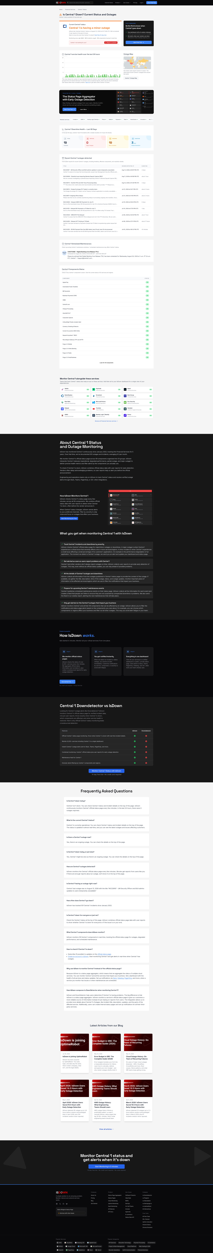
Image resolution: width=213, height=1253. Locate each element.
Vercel (99, 1250)
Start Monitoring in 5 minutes (106, 1167)
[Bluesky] (67, 1204)
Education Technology (125, 1242)
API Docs (110, 1211)
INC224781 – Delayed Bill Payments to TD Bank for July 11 (79, 208)
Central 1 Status (82, 9)
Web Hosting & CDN (144, 1246)
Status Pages (111, 1198)
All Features (111, 1209)
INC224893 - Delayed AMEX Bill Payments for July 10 (78, 202)
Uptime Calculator (147, 1222)
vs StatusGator (147, 1200)
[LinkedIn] (57, 1204)
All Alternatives (147, 1209)
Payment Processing (139, 1242)
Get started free (66, 682)
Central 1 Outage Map (131, 78)
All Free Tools (146, 1216)
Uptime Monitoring (113, 1203)
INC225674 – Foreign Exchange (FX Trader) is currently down (80, 189)
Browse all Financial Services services (105, 421)
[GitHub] (63, 1204)
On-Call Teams (129, 1206)
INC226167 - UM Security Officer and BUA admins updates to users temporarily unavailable (88, 170)
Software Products (130, 1195)
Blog (92, 1200)
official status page (104, 954)
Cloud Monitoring (112, 1200)
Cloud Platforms (131, 1246)
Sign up (87, 82)
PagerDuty (128, 978)
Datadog (121, 978)
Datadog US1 (80, 1242)
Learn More (83, 109)
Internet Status (109, 2)
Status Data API (129, 1217)
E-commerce (128, 1214)
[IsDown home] (61, 3)
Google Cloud (71, 1246)
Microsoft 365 (84, 1246)
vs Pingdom (146, 1198)
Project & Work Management (116, 1246)
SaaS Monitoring (112, 1206)
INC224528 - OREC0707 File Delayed (73, 215)
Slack (115, 978)
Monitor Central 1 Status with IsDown (106, 771)
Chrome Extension (147, 1227)
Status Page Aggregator (114, 1195)
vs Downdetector (147, 1195)
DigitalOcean (92, 1242)
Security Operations (114, 1250)
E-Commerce (151, 1242)
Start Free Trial (152, 2)
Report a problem (111, 42)
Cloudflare (69, 1242)
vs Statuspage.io (147, 1203)
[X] (60, 1204)
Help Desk (128, 1198)
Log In (141, 2)
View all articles (105, 1129)
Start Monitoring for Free (69, 518)
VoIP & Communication (129, 1250)
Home (60, 9)
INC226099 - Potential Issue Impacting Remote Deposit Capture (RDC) (83, 176)
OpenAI (61, 1250)
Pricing (135, 2)
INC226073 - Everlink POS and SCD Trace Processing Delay (80, 182)
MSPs (127, 1200)
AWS (60, 1242)
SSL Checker (146, 1219)
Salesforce (82, 1250)
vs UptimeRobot (147, 1206)
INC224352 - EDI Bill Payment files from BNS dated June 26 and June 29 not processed (87, 229)
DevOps (127, 1203)
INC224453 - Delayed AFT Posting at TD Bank (76, 221)
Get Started (94, 1203)
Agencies (127, 1211)
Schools (127, 1209)
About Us (93, 1195)
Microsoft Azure (97, 1246)
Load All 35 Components (106, 362)
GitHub (61, 1246)
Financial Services (70, 9)
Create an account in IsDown (78, 956)
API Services (112, 1242)
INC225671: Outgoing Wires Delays (73, 195)
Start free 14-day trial (100, 35)
